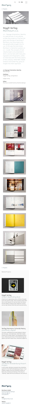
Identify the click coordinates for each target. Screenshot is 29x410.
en (22, 2)
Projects (4, 9)
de (19, 2)
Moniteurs (6, 5)
